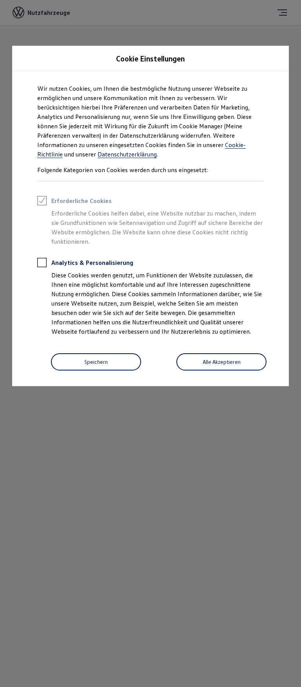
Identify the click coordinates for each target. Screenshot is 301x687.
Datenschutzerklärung (127, 154)
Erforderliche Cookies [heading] (81, 201)
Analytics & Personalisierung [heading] (92, 262)
